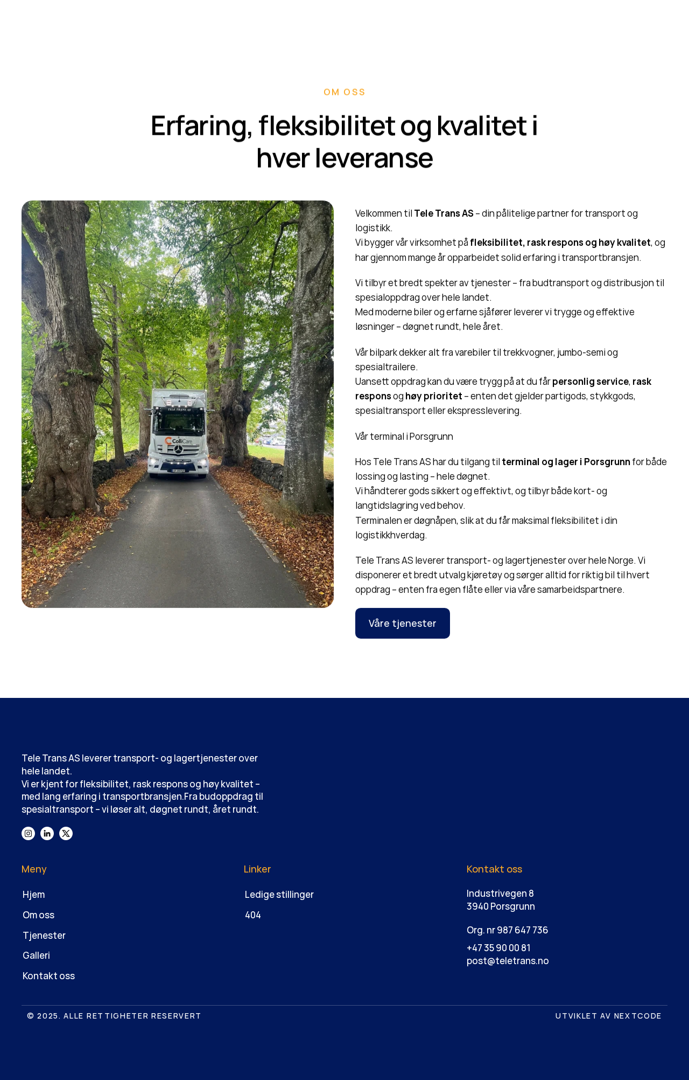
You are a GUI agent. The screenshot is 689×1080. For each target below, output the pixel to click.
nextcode (638, 1015)
